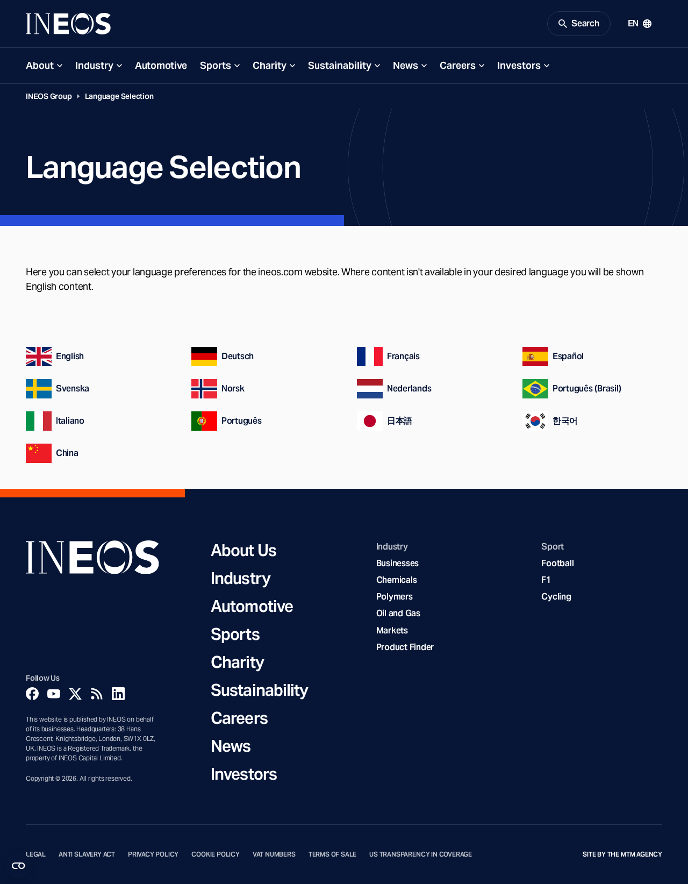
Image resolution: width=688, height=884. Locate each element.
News (405, 65)
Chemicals (396, 580)
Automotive (161, 65)
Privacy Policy (153, 854)
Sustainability (339, 65)
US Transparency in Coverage (420, 854)
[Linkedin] (118, 693)
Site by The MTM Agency (622, 854)
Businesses (397, 563)
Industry (94, 65)
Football (557, 563)
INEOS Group (49, 96)
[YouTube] (53, 693)
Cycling (556, 596)
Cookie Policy (215, 854)
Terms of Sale (333, 854)
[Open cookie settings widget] (18, 866)
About (40, 65)
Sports (215, 65)
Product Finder (405, 647)
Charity (269, 65)
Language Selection (119, 96)
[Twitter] (75, 693)
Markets (392, 630)
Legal (36, 854)
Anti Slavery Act (87, 854)
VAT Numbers (274, 854)
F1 (546, 580)
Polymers (394, 596)
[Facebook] (32, 693)
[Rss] (96, 693)
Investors (519, 65)
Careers (458, 65)
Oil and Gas (398, 613)
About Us (243, 550)
